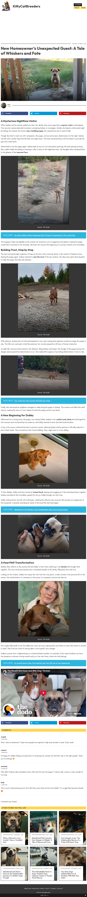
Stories (78, 4)
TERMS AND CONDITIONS (31, 889)
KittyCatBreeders (26, 6)
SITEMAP (53, 889)
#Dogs (77, 8)
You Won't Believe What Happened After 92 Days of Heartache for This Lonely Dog (44, 235)
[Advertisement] (43, 27)
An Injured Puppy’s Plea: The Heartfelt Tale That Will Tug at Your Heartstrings (42, 663)
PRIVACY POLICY (45, 889)
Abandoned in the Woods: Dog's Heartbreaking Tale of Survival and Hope (41, 509)
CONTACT (60, 889)
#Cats (83, 8)
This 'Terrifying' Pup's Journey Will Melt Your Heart (32, 400)
